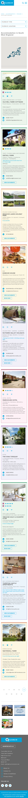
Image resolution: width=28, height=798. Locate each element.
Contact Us (7, 771)
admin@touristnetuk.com (12, 764)
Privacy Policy (8, 776)
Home (2, 13)
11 (19, 689)
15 (16, 694)
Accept (22, 796)
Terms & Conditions (10, 773)
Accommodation (10, 13)
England (19, 13)
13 (6, 694)
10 (14, 689)
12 (24, 689)
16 (21, 694)
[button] (15, 54)
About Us (6, 768)
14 (11, 694)
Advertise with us (8, 746)
